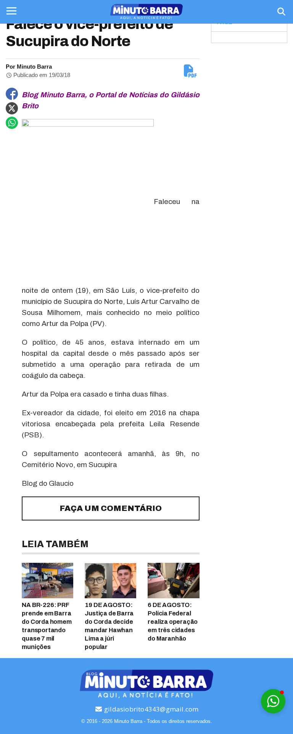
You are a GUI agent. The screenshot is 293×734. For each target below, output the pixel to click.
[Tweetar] (12, 108)
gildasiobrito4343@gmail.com (151, 709)
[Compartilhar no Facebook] (12, 94)
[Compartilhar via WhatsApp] (12, 123)
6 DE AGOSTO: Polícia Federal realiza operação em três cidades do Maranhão (173, 622)
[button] (273, 701)
